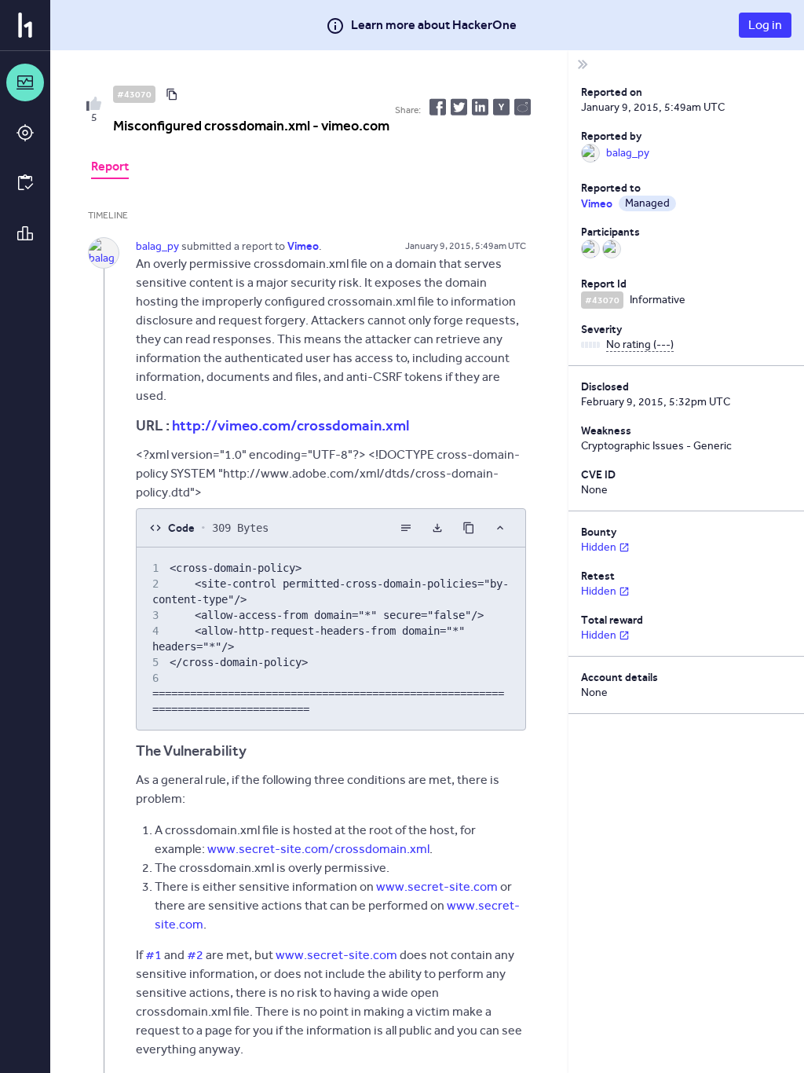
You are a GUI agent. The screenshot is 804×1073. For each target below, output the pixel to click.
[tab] (110, 168)
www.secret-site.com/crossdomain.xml (318, 848)
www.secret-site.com (437, 886)
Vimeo (596, 203)
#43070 (134, 94)
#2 (195, 954)
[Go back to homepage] (25, 25)
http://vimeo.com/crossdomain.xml (290, 425)
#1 (153, 954)
